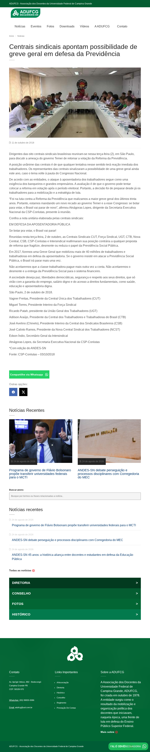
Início (11, 36)
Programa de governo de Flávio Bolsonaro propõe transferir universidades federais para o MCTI (74, 525)
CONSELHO (75, 593)
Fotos (50, 26)
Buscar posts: (16, 490)
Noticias (21, 36)
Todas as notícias (20, 570)
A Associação (63, 682)
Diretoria (60, 687)
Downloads (67, 26)
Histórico (61, 693)
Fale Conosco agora (125, 746)
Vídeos (84, 26)
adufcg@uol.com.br (23, 707)
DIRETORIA (75, 583)
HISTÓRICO (75, 614)
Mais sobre (107, 731)
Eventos (36, 26)
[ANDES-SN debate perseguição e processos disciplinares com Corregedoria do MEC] (109, 441)
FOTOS (75, 604)
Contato (122, 26)
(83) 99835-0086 (26, 700)
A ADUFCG (102, 26)
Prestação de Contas (66, 708)
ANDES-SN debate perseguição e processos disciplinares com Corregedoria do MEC (67, 540)
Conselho (61, 698)
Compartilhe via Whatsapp (26, 374)
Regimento (61, 703)
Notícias (20, 26)
